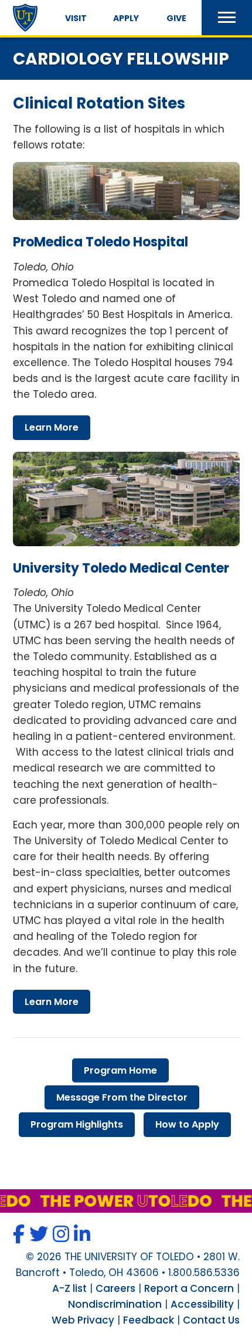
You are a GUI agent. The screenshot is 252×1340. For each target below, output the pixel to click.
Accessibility (202, 1304)
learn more (52, 427)
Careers (115, 1288)
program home (120, 1070)
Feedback (148, 1320)
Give (176, 18)
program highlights (76, 1124)
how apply (187, 1124)
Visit (76, 18)
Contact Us (211, 1320)
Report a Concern (189, 1288)
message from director (122, 1097)
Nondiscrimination (115, 1304)
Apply (126, 18)
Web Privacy (83, 1320)
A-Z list (69, 1288)
